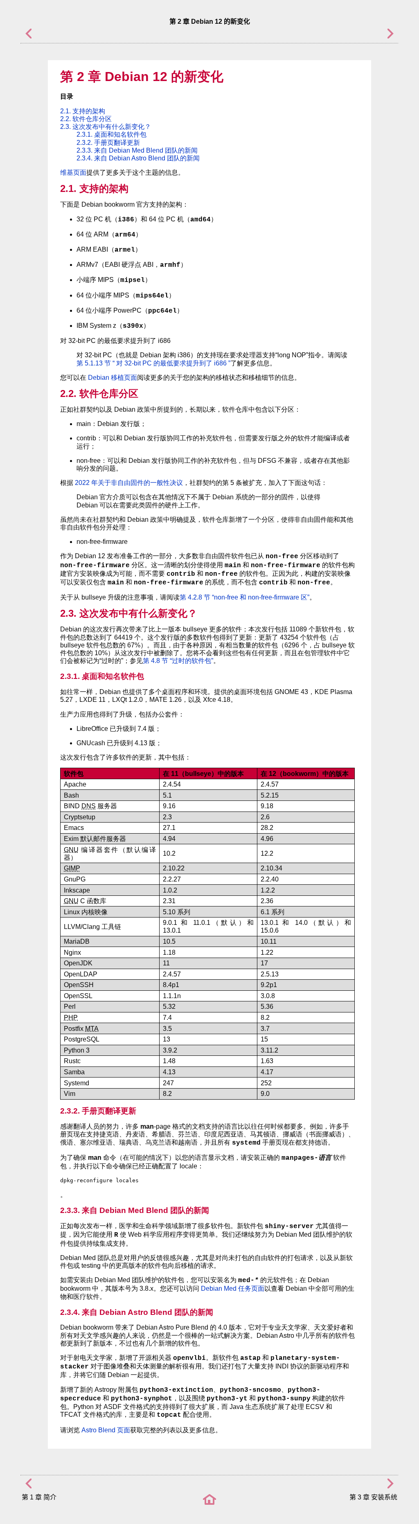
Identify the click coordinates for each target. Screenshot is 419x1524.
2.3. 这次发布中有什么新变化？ (105, 126)
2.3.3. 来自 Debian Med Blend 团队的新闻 (137, 150)
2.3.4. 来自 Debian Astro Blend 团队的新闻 (138, 158)
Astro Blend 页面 (105, 1430)
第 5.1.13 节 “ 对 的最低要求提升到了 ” (153, 363)
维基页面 (73, 172)
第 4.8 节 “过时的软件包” (178, 660)
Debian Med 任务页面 (232, 1288)
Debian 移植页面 (112, 377)
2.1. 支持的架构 (82, 111)
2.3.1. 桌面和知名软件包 (111, 134)
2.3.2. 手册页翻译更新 (108, 142)
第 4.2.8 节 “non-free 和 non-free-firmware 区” (244, 597)
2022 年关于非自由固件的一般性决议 (129, 482)
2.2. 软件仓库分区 (86, 118)
